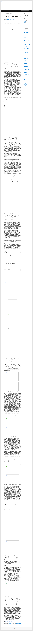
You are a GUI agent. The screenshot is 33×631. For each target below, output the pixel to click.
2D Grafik (17, 623)
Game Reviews (9, 623)
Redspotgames (25, 83)
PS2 (9, 624)
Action (25, 31)
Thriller (25, 74)
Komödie (26, 52)
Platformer (25, 63)
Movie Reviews (25, 25)
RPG (28, 66)
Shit (27, 71)
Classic (27, 33)
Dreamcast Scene (26, 80)
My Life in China (26, 82)
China (25, 33)
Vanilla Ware (12, 624)
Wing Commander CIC (26, 86)
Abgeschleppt (25, 79)
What (24, 75)
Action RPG (19, 623)
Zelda (11, 265)
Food (24, 22)
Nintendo (25, 55)
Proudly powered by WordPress (16, 628)
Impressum (7, 10)
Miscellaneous (25, 24)
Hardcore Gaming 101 (26, 81)
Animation (25, 32)
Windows (26, 75)
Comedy (25, 34)
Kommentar (13, 265)
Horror (28, 48)
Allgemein (25, 21)
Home (4, 10)
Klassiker (26, 51)
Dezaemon (26, 37)
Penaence (13, 19)
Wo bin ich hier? (12, 10)
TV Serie (28, 74)
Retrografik (26, 66)
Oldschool (26, 58)
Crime (27, 35)
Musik (24, 26)
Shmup (25, 72)
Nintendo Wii (5, 265)
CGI (28, 32)
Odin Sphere (7, 269)
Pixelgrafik (26, 62)
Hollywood (27, 44)
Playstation (8, 624)
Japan (25, 49)
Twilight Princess (9, 265)
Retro (25, 65)
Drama (25, 39)
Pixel (25, 60)
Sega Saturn (25, 84)
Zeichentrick (25, 76)
